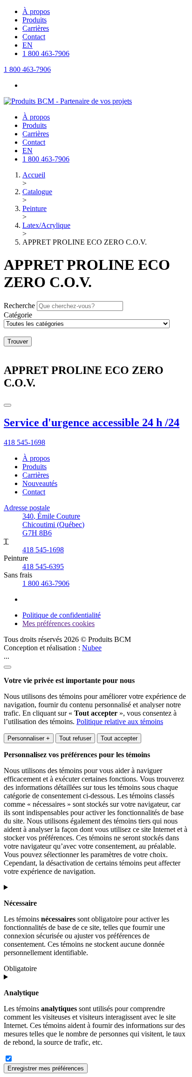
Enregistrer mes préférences (45, 1068)
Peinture (34, 208)
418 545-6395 (43, 566)
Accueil (33, 175)
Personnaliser (28, 738)
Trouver (17, 341)
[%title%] (7, 667)
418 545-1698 (43, 550)
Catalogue (37, 192)
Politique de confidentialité (61, 615)
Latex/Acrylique (46, 225)
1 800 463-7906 (45, 583)
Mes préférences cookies (58, 623)
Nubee (92, 648)
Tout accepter (119, 738)
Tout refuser (75, 738)
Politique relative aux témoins (119, 721)
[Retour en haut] (7, 405)
